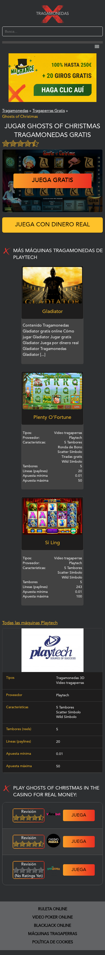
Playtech (62, 695)
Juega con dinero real (52, 225)
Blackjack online (52, 926)
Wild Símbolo (66, 717)
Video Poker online (52, 917)
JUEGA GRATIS (52, 181)
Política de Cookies (52, 942)
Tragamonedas (52, 14)
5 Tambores (65, 707)
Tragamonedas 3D (70, 678)
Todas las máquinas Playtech (30, 623)
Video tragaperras (70, 683)
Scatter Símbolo (68, 712)
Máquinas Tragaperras (52, 934)
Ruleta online (52, 909)
